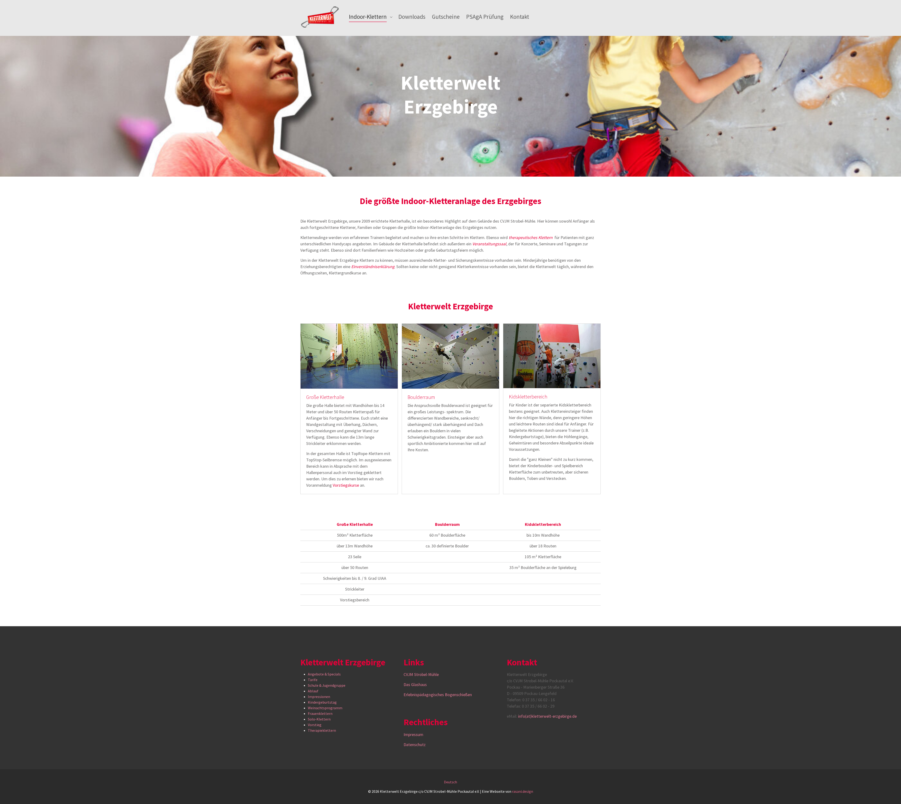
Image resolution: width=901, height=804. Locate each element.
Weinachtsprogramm (325, 707)
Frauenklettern (320, 713)
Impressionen (319, 696)
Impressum (413, 734)
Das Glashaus (415, 684)
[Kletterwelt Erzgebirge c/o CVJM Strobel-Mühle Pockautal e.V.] (320, 16)
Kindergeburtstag (322, 702)
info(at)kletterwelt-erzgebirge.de (547, 716)
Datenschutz (415, 744)
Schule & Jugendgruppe (326, 685)
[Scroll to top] (890, 793)
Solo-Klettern (319, 719)
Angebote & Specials (324, 674)
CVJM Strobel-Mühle (422, 674)
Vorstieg (314, 724)
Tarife (312, 679)
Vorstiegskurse (346, 485)
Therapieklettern (322, 730)
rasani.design (522, 791)
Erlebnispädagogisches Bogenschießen (438, 694)
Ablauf (313, 691)
